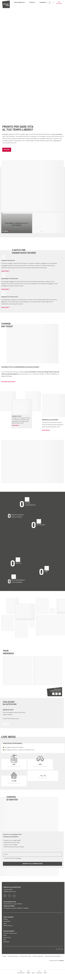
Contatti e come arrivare (10, 935)
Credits (4, 958)
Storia (5, 925)
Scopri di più (5, 271)
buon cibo (56, 140)
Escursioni (5, 134)
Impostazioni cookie (25, 958)
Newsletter (6, 944)
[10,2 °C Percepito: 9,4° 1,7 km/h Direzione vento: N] (43, 781)
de (56, 951)
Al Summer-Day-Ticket (8, 381)
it (59, 951)
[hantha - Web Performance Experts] (61, 962)
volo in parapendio (57, 134)
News (4, 937)
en (62, 951)
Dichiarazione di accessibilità (53, 958)
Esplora (7, 149)
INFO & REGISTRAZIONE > (32, 189)
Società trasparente (38, 958)
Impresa (5, 921)
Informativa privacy (13, 958)
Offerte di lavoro (8, 927)
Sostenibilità (6, 923)
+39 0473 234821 (8, 891)
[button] (4, 725)
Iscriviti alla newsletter (32, 865)
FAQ (4, 941)
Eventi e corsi (7, 939)
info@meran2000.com (9, 893)
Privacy (19, 860)
